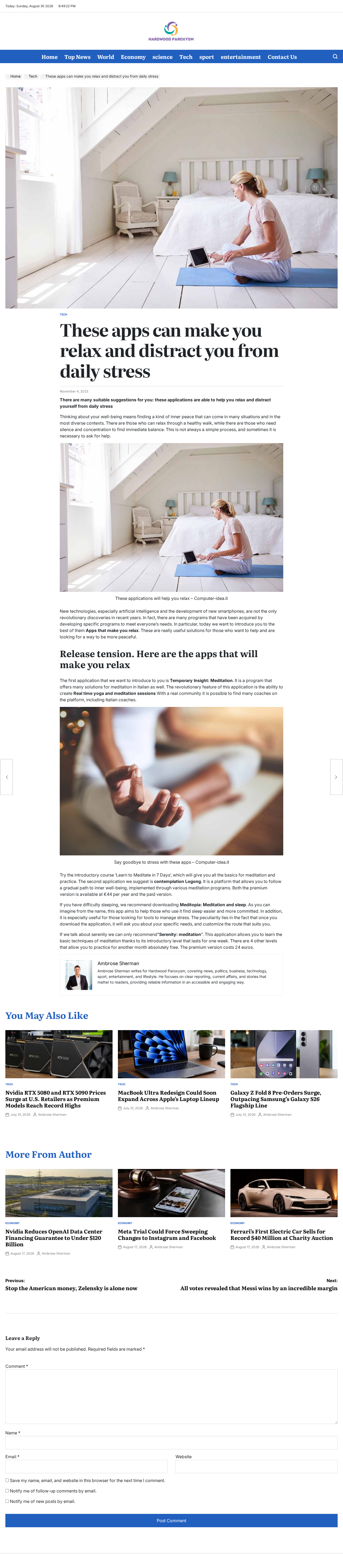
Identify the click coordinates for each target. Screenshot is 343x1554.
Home (50, 56)
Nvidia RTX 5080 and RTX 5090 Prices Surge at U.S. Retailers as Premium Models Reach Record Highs (55, 1098)
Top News (77, 56)
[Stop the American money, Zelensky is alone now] (6, 777)
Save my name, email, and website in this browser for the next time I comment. (87, 1480)
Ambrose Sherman (52, 1115)
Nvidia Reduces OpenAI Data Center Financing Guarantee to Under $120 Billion (53, 1237)
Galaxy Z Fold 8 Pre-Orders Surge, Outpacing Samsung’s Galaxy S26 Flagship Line (276, 1098)
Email (12, 1456)
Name (12, 1432)
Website (184, 1456)
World (105, 56)
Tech (186, 56)
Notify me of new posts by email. (42, 1501)
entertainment (241, 56)
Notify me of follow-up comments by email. (53, 1491)
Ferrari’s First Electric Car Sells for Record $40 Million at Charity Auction (281, 1234)
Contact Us (282, 56)
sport (206, 56)
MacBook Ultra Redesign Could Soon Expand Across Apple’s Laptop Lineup (168, 1095)
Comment (16, 1366)
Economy (133, 56)
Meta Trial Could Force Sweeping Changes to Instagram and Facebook (167, 1234)
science (162, 56)
